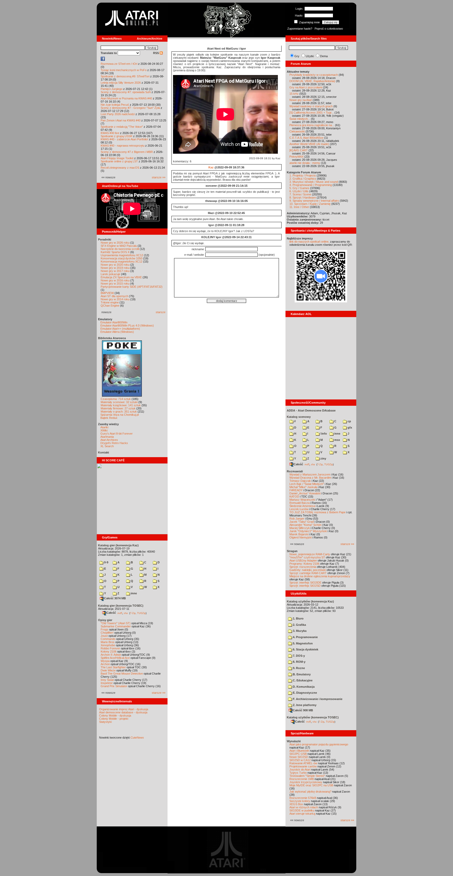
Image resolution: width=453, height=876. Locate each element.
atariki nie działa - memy (304, 162)
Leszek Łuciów (299, 509)
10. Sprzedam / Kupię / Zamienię (310, 203)
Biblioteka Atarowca (112, 338)
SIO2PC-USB (298, 753)
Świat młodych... (299, 118)
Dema (324, 56)
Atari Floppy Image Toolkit (117, 158)
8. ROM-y (298, 661)
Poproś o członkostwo (329, 28)
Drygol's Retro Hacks (114, 443)
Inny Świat (107, 679)
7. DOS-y (298, 655)
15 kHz (294, 93)
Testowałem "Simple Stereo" (307, 775)
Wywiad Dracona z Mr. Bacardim (310, 477)
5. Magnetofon (302, 643)
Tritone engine (110, 302)
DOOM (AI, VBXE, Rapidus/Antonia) (312, 81)
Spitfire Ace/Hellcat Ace (115, 657)
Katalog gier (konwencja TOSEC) (120, 605)
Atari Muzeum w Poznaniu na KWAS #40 (126, 98)
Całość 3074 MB (115, 598)
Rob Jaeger (296, 518)
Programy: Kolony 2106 (304, 563)
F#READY (296, 490)
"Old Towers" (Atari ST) (116, 623)
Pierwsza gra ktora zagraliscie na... (311, 125)
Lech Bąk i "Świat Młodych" (306, 483)
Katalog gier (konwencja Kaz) (118, 545)
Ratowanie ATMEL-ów (303, 763)
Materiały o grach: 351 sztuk (119, 411)
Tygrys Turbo (298, 772)
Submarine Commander (116, 626)
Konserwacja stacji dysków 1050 (121, 258)
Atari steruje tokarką (302, 813)
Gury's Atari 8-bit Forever (116, 433)
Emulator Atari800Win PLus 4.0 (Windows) (127, 325)
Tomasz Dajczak (300, 480)
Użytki (310, 56)
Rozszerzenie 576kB (302, 797)
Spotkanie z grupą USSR (116, 136)
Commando (108, 638)
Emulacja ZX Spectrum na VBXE (121, 277)
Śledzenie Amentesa (302, 506)
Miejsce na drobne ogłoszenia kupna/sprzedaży (319, 576)
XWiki (103, 430)
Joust (104, 635)
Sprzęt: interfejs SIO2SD (305, 585)
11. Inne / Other (299, 207)
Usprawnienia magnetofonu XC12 (122, 255)
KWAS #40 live (110, 133)
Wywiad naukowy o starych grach (311, 106)
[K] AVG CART (298, 150)
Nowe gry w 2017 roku (115, 271)
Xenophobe (108, 645)
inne (133, 593)
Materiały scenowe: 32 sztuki (119, 402)
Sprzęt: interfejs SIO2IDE (305, 582)
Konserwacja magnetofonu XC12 (121, 261)
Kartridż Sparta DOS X (115, 252)
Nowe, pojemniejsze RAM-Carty (309, 554)
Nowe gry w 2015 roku (115, 283)
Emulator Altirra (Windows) (117, 331)
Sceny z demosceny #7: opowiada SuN (126, 92)
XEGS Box (296, 804)
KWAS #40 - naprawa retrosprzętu (122, 145)
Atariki (104, 427)
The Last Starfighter (113, 667)
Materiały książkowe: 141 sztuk (121, 405)
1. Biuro (298, 618)
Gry (296, 56)
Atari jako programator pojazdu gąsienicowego (318, 744)
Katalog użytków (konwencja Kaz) (310, 601)
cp (349, 421)
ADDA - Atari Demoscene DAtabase (311, 410)
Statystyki (105, 721)
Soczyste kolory (299, 801)
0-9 (105, 562)
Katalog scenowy (299, 416)
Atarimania (107, 436)
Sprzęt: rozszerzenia (302, 566)
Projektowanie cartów (303, 766)
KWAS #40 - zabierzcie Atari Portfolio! (124, 139)
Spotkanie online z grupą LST (119, 161)
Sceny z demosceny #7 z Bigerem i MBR (127, 151)
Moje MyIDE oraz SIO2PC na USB (311, 785)
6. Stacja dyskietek (305, 649)
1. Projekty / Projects (302, 175)
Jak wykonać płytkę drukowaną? (310, 791)
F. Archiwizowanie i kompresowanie (317, 699)
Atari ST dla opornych (114, 296)
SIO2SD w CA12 (300, 760)
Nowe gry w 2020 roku (115, 264)
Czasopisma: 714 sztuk (116, 398)
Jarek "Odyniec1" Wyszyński (308, 531)
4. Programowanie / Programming (310, 184)
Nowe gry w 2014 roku (115, 299)
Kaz (211, 167)
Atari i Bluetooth (299, 750)
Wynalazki (294, 741)
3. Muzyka (299, 630)
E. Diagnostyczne (304, 692)
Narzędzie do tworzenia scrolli (120, 248)
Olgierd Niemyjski (300, 537)
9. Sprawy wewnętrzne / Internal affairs (314, 200)
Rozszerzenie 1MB (301, 779)
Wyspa (105, 661)
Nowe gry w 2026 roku (115, 242)
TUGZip (141, 613)
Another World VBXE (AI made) (309, 144)
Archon (105, 664)
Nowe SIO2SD (298, 757)
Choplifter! (107, 632)
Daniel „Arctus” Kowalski (305, 493)
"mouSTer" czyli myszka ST (307, 557)
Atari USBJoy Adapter (303, 560)
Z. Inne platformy (304, 705)
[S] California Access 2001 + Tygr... (311, 112)
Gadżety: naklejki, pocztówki (307, 569)
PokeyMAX (296, 156)
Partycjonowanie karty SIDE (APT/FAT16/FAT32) (132, 286)
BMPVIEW (107, 293)
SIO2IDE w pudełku (301, 810)
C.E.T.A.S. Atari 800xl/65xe (306, 137)
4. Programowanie (305, 637)
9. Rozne (298, 668)
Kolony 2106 (108, 651)
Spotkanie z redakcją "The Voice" (122, 126)
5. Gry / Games (299, 188)
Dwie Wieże (108, 670)
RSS (156, 53)
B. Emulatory (301, 674)
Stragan (292, 551)
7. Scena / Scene (300, 194)
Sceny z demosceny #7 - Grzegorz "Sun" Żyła (130, 107)
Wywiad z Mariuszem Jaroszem (309, 474)
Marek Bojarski (299, 534)
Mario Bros (108, 642)
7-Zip (133, 613)
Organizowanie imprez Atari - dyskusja (123, 709)
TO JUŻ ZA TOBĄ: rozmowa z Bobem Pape (317, 512)
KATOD (294, 496)
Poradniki (104, 239)
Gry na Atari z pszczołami (305, 87)
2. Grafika (299, 624)
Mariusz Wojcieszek (302, 499)
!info (323, 433)
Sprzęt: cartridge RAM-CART (308, 573)
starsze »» (158, 177)
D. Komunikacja (303, 686)
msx (336, 439)
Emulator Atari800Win (113, 322)
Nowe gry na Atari (300, 100)
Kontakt (103, 452)
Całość (111, 612)
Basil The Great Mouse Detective (122, 673)
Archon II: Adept (111, 654)
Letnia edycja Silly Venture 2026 (121, 82)
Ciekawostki (297, 131)
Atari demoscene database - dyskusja (123, 712)
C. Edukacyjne (302, 680)
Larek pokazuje (110, 274)
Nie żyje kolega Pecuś (115, 104)
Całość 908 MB (303, 710)
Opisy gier (105, 620)
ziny (323, 458)
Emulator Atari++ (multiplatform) (120, 328)
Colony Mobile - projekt (113, 718)
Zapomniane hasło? (299, 28)
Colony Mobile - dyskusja (115, 715)
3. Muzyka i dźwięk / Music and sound (313, 181)
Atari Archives (109, 439)
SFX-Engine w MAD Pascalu (119, 245)
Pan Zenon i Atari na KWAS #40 (121, 120)
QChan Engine (110, 305)
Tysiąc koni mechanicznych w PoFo (124, 70)
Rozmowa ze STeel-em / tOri (119, 63)
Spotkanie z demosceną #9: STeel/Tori (125, 76)
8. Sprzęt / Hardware (302, 197)
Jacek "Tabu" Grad (301, 521)
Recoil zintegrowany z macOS (120, 167)
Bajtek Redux (108, 417)
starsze (160, 312)
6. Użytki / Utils (299, 191)
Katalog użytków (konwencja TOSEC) (313, 717)
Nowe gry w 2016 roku (115, 280)
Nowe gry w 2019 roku (115, 267)
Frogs (104, 629)
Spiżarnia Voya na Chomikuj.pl (119, 414)
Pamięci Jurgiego (111, 88)
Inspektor (107, 683)
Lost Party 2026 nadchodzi (118, 114)
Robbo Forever (110, 648)
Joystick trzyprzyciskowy (305, 782)
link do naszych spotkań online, (309, 241)
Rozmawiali (295, 471)
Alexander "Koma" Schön (305, 524)
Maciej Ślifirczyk (299, 528)
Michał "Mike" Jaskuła (303, 487)
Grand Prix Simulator (114, 686)
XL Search (107, 446)
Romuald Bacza (299, 502)
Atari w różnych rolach (303, 807)
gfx (349, 427)
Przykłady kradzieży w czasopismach (313, 74)
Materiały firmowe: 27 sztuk (118, 408)
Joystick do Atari (299, 769)
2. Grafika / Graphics (302, 178)
